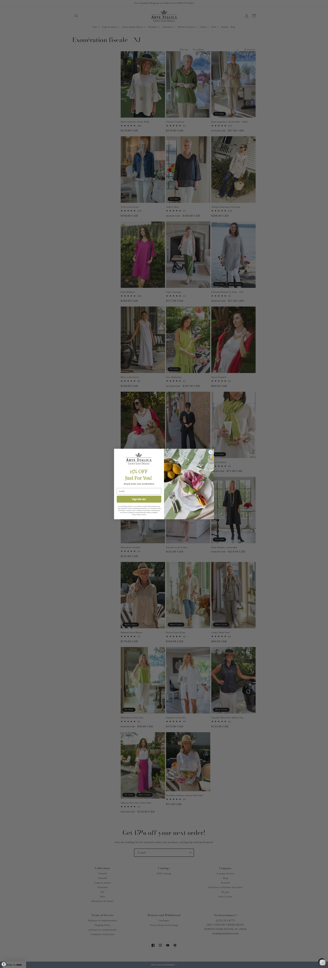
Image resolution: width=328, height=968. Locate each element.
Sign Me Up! (139, 499)
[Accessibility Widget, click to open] (3, 964)
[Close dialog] (210, 452)
